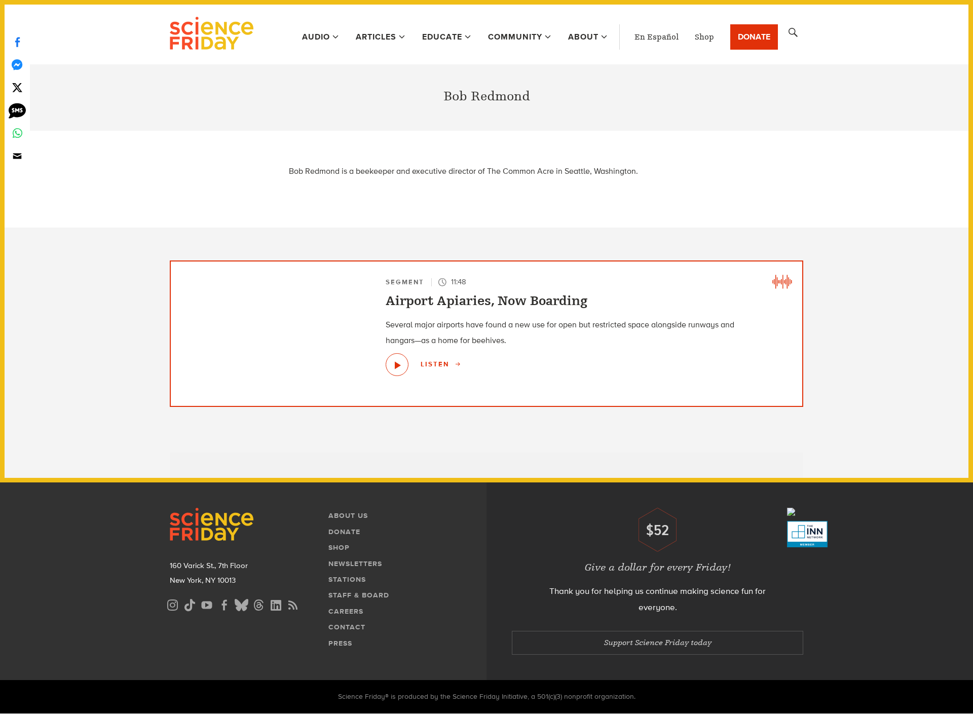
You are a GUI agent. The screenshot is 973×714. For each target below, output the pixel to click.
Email (17, 155)
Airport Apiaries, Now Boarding (486, 301)
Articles (376, 37)
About (583, 37)
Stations (347, 579)
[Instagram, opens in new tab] (172, 603)
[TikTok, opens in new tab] (189, 603)
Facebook (17, 41)
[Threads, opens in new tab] (258, 603)
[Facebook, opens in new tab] (224, 603)
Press (340, 643)
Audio (316, 37)
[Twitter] (17, 87)
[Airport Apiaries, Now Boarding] (397, 364)
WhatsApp (17, 133)
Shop (704, 37)
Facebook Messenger (17, 64)
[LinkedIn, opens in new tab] (275, 603)
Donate (754, 37)
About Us (348, 515)
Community (515, 37)
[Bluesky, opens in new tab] (241, 603)
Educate (442, 37)
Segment (405, 282)
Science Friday (211, 34)
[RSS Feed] (293, 603)
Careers (345, 611)
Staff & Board (358, 595)
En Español (656, 37)
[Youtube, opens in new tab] (206, 603)
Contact (346, 627)
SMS (17, 110)
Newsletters (355, 563)
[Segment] (782, 281)
